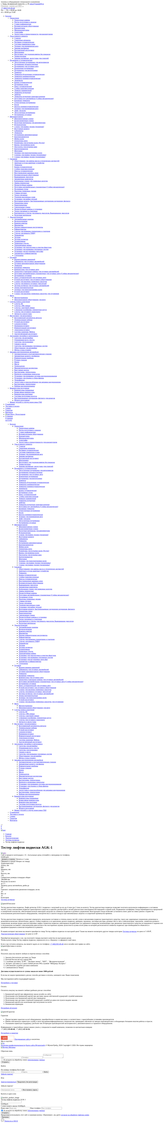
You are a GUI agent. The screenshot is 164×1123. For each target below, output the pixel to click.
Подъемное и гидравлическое (21, 60)
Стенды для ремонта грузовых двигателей (30, 283)
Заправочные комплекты (23, 179)
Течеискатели (19, 366)
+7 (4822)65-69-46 (56, 944)
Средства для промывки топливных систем (30, 346)
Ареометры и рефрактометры (25, 253)
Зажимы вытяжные (21, 48)
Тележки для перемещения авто (26, 46)
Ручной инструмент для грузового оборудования (33, 279)
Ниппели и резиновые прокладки (27, 374)
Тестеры (17, 237)
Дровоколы (18, 80)
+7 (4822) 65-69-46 (8, 8)
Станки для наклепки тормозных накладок (30, 281)
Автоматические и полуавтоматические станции (33, 354)
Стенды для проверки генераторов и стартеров (32, 231)
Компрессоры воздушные (19, 388)
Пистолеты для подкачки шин (25, 147)
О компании (10, 404)
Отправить (5, 1062)
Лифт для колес (20, 111)
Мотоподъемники (21, 298)
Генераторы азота (21, 141)
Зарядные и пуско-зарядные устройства (29, 163)
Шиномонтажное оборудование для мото (30, 300)
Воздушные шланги (21, 129)
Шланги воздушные (22, 400)
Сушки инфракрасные (22, 24)
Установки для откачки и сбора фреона (29, 378)
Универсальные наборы (23, 320)
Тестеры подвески (21, 239)
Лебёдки (17, 94)
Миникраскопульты (21, 30)
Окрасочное (14, 18)
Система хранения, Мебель (24, 332)
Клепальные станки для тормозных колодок (31, 181)
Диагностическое (16, 217)
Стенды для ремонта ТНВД (24, 233)
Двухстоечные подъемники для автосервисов (31, 62)
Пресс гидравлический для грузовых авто (30, 277)
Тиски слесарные (20, 195)
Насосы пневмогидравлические (26, 106)
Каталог (8, 16)
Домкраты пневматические (24, 76)
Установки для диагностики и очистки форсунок (33, 247)
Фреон (16, 362)
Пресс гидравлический (23, 86)
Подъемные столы (21, 84)
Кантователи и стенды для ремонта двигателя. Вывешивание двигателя (41, 213)
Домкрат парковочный (23, 90)
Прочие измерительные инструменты (28, 227)
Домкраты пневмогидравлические (27, 78)
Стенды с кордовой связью (24, 308)
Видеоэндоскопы (20, 221)
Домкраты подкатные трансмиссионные (29, 96)
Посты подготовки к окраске (25, 22)
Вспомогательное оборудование (26, 26)
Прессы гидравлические (23, 171)
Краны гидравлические (23, 82)
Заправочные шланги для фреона (26, 356)
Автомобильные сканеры (24, 219)
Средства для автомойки (23, 338)
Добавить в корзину (8, 859)
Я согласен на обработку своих (24, 1060)
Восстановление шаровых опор (26, 173)
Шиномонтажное (16, 117)
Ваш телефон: (35, 1108)
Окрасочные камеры (22, 20)
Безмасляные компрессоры (24, 392)
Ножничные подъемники (24, 68)
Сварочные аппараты (22, 40)
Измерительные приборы (24, 358)
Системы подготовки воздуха (25, 396)
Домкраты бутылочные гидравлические (29, 74)
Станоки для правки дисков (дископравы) (30, 155)
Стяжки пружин (20, 193)
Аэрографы (18, 32)
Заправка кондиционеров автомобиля (24, 352)
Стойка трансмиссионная (24, 88)
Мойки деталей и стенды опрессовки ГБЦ (26, 402)
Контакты (9, 412)
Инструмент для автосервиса (21, 316)
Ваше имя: (5, 1108)
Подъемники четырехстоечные (26, 64)
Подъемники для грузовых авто (26, 66)
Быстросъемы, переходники (24, 384)
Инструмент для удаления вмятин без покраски (32, 54)
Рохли (16, 104)
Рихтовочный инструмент (24, 50)
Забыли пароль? (7, 1074)
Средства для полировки (23, 342)
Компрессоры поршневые (24, 390)
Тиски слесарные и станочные (25, 211)
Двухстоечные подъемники (24, 113)
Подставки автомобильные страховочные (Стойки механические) (39, 187)
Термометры (19, 235)
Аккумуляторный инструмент (25, 334)
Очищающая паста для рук (24, 340)
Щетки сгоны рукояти (22, 350)
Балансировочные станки (24, 121)
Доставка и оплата (12, 406)
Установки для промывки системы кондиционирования (35, 376)
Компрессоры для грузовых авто (26, 269)
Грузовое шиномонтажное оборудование (29, 263)
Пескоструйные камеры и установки (28, 209)
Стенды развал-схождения (20, 302)
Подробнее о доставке (9, 983)
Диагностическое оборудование (13, 934)
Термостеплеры (20, 56)
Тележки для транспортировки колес (28, 153)
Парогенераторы (20, 205)
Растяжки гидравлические (24, 42)
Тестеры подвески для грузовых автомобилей (31, 286)
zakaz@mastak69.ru (37, 4)
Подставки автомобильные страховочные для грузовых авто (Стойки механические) (46, 273)
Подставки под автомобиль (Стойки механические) (34, 98)
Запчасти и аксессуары (23, 314)
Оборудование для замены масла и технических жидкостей (36, 161)
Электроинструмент (22, 330)
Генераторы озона (21, 203)
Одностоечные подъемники (24, 102)
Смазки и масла (20, 344)
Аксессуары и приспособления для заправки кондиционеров (37, 382)
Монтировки (19, 52)
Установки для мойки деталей (25, 199)
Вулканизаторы (20, 125)
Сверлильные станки (22, 207)
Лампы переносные (21, 183)
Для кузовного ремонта (19, 36)
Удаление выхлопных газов (24, 197)
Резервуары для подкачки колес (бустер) (29, 143)
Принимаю (5, 1117)
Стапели (17, 38)
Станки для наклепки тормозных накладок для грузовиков (36, 294)
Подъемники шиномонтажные (26, 135)
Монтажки (18, 151)
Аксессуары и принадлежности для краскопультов (33, 34)
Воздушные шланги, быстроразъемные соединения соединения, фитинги (42, 201)
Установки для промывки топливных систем (31, 249)
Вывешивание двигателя (23, 177)
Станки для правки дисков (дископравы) (29, 157)
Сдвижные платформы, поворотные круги (30, 310)
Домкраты (18, 133)
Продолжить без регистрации (27, 1082)
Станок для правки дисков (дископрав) (29, 127)
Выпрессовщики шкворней (24, 259)
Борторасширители (21, 137)
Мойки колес (19, 139)
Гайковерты (18, 131)
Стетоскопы (18, 255)
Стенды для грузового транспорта (27, 312)
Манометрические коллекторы (26, 368)
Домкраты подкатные (22, 92)
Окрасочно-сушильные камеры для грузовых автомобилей (36, 271)
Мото (12, 296)
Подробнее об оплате (9, 1008)
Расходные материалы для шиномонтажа (29, 123)
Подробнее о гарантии (9, 1033)
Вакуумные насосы (21, 370)
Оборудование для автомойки (25, 348)
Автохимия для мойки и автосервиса (24, 336)
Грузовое (13, 257)
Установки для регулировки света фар (28, 251)
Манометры (18, 225)
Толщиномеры (19, 241)
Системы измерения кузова (24, 44)
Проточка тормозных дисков (25, 191)
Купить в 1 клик (22, 859)
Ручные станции (20, 360)
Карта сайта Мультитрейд (35, 1045)
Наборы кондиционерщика (24, 386)
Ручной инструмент (21, 292)
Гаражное (13, 159)
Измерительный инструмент (25, 328)
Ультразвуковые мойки (23, 245)
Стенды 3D (18, 304)
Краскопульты (19, 28)
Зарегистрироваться (8, 1082)
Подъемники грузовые (23, 115)
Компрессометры (20, 223)
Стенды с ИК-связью (22, 306)
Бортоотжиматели (21, 149)
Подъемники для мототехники (26, 70)
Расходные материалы (22, 215)
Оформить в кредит (8, 861)
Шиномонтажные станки (23, 119)
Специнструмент (20, 324)
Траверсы (18, 72)
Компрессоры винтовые (23, 394)
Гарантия (8, 410)
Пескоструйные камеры (23, 185)
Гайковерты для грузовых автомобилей (29, 261)
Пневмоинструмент (21, 326)
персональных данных (36, 1060)
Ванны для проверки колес (24, 145)
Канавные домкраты (22, 100)
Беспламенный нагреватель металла (28, 318)
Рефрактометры (20, 229)
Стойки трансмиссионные (24, 169)
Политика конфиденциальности (13, 1045)
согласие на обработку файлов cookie (75, 1115)
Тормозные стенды (21, 243)
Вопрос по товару (23, 861)
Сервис (8, 408)
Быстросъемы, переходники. (25, 372)
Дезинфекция (19, 380)
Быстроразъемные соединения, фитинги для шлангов (34, 398)
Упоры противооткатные (23, 288)
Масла (16, 364)
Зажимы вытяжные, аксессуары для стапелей (31, 58)
